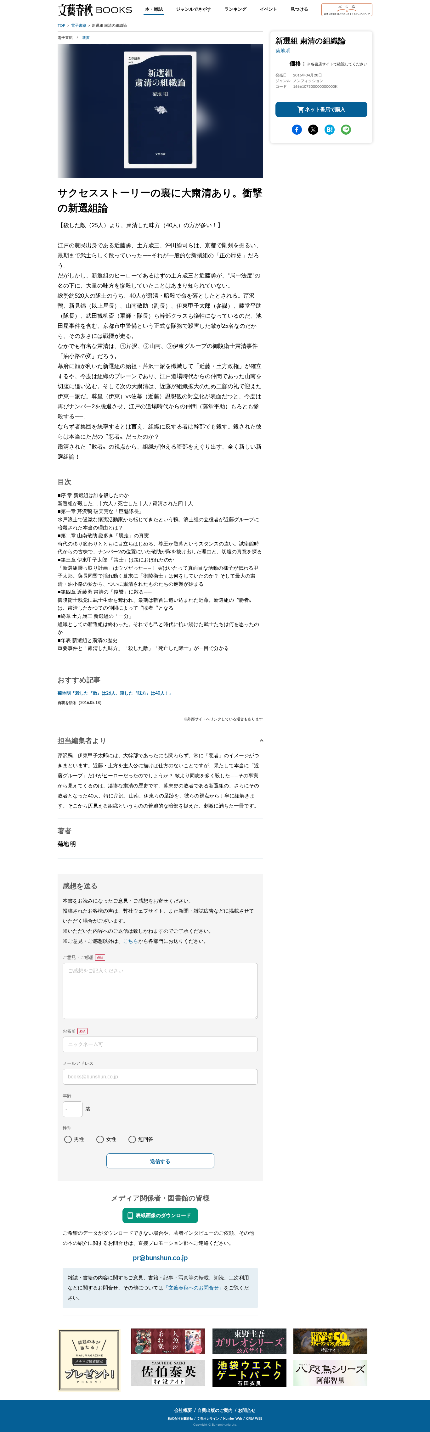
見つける (299, 9)
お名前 (69, 1031)
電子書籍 (78, 25)
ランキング (235, 9)
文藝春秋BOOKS (95, 10)
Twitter (313, 130)
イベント (268, 9)
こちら (130, 941)
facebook (297, 130)
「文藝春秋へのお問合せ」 (193, 1287)
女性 (111, 1139)
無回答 (145, 1139)
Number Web (232, 1418)
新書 (86, 38)
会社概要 (183, 1410)
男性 (79, 1139)
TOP (61, 25)
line (346, 130)
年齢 (67, 1096)
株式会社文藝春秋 (180, 1418)
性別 (67, 1128)
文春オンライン (208, 1418)
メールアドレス (78, 1063)
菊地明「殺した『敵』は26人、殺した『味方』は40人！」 (115, 693)
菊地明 (283, 50)
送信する (160, 1161)
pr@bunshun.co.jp (160, 1258)
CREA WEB (254, 1418)
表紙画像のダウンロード (163, 1215)
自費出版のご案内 (215, 1410)
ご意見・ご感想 (78, 957)
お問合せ (247, 1410)
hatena (330, 130)
